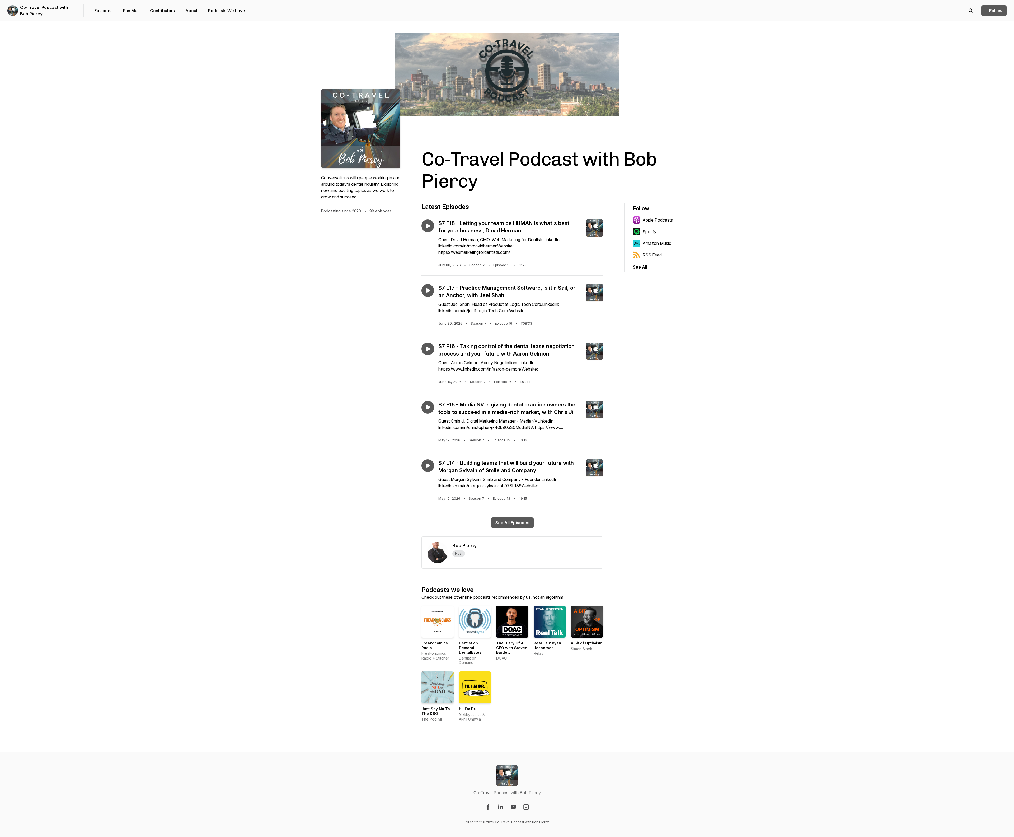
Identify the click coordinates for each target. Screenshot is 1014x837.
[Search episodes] (971, 10)
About (191, 10)
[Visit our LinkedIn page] (500, 807)
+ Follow (993, 10)
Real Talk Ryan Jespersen (547, 645)
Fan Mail (131, 10)
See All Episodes (512, 522)
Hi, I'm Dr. (467, 709)
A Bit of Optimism (586, 643)
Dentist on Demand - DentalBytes (470, 647)
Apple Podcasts (657, 220)
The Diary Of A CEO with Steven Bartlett (511, 647)
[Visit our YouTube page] (513, 807)
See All (640, 267)
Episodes (103, 10)
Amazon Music (656, 243)
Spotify (649, 231)
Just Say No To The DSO (435, 711)
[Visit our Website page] (526, 807)
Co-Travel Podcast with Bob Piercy (44, 10)
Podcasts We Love (226, 10)
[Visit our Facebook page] (488, 807)
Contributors (162, 10)
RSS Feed (652, 255)
